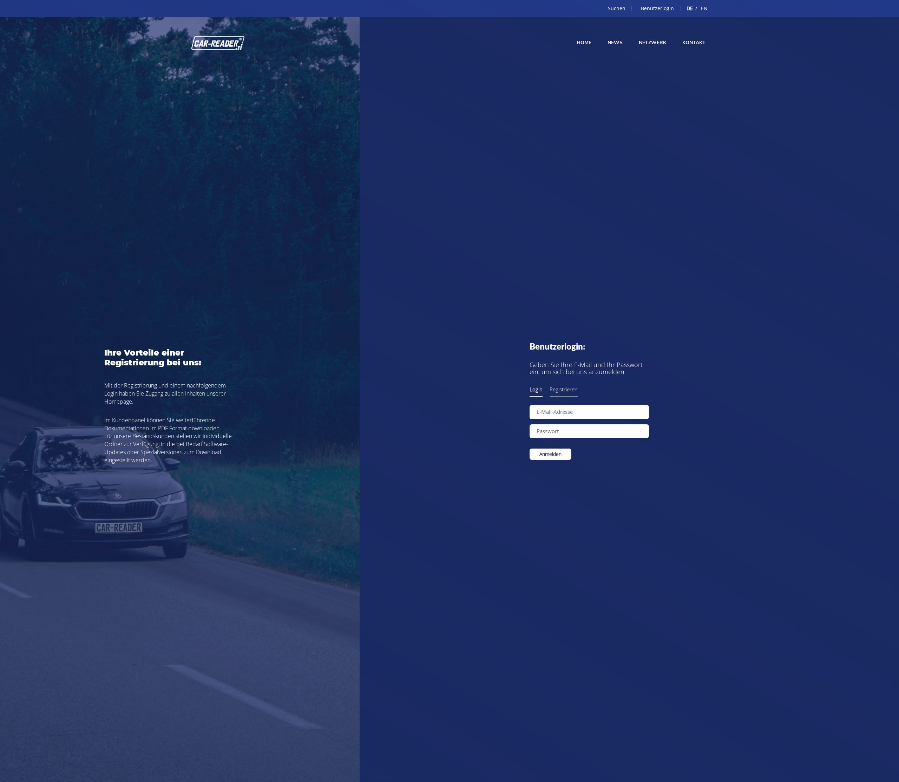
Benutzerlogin (657, 8)
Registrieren (564, 389)
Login (536, 389)
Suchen (616, 8)
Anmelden (550, 454)
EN (704, 8)
